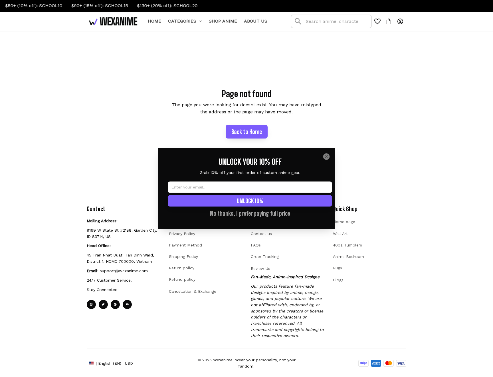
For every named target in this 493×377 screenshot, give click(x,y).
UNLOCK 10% (250, 201)
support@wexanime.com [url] (124, 270)
